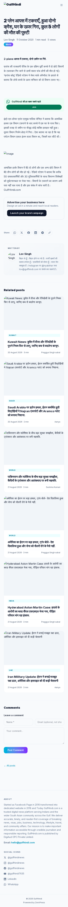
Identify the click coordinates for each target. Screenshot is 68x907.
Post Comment (16, 750)
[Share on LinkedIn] (35, 233)
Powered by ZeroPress (34, 902)
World (8, 44)
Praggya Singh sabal (50, 352)
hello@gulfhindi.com (23, 842)
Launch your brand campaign (26, 213)
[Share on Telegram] (42, 233)
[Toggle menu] (61, 5)
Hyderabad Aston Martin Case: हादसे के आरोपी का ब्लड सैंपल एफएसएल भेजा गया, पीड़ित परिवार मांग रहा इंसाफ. (34, 611)
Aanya (57, 422)
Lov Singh (9, 39)
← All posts (9, 765)
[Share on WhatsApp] (15, 233)
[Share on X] (22, 233)
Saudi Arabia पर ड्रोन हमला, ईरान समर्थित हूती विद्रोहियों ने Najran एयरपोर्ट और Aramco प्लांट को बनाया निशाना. (34, 411)
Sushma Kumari (53, 487)
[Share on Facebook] (28, 233)
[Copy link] (49, 233)
